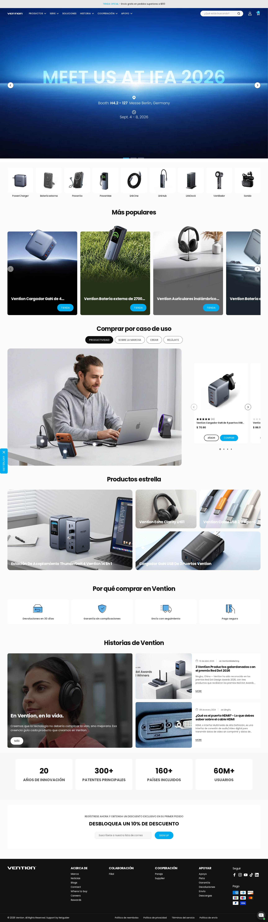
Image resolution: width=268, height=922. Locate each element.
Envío (202, 891)
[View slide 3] (227, 449)
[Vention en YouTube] (246, 875)
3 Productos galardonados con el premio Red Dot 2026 (225, 668)
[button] (229, 438)
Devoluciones (207, 887)
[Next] (248, 407)
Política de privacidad (155, 917)
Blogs (74, 882)
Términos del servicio (183, 917)
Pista (202, 878)
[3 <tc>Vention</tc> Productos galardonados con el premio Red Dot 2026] (164, 676)
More (199, 691)
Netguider (64, 917)
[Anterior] (10, 85)
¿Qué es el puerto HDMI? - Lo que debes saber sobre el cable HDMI (225, 717)
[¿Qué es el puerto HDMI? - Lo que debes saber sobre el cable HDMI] (164, 725)
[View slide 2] (224, 449)
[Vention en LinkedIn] (257, 875)
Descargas (205, 895)
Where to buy (79, 891)
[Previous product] (10, 269)
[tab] (99, 340)
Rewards (76, 900)
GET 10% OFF (4, 463)
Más (17, 741)
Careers (76, 895)
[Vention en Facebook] (234, 875)
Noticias (75, 878)
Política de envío (209, 917)
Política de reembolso (126, 917)
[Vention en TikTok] (251, 875)
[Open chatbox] (261, 915)
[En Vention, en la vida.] (69, 700)
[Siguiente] (257, 85)
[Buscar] (239, 13)
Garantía (204, 882)
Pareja (159, 874)
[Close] (4, 452)
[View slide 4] (231, 449)
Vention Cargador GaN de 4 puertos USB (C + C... (220, 422)
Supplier (160, 878)
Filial (111, 874)
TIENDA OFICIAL (111, 4)
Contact (76, 887)
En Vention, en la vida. (37, 716)
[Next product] (257, 269)
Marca (75, 874)
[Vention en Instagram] (240, 875)
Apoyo (203, 874)
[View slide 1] (220, 449)
